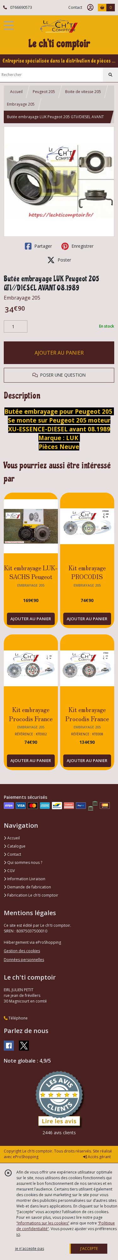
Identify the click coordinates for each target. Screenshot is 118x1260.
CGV (10, 870)
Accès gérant (99, 1156)
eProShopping (25, 1156)
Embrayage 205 (21, 104)
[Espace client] (90, 7)
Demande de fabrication (28, 887)
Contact (75, 7)
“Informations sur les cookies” (42, 1223)
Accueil (16, 91)
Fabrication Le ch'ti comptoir (32, 895)
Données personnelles (24, 959)
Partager (42, 246)
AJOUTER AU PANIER (59, 352)
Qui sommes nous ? (24, 862)
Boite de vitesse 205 (83, 91)
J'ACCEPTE (89, 1248)
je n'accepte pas (29, 1248)
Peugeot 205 (44, 91)
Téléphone (18, 1018)
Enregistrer (81, 246)
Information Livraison (25, 878)
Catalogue (15, 846)
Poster (63, 260)
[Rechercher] (110, 75)
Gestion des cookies (22, 950)
